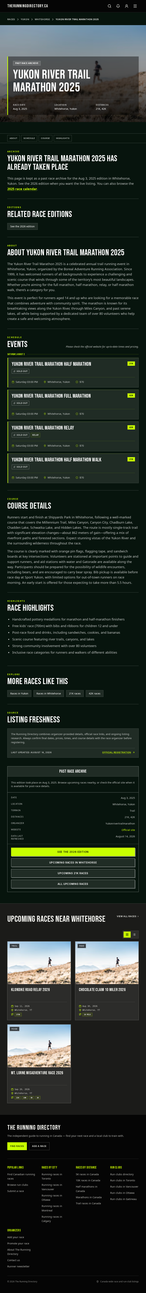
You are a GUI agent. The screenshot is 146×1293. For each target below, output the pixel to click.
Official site (128, 830)
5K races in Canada (87, 1174)
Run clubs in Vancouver (124, 1186)
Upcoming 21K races (73, 873)
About (13, 138)
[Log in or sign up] (126, 6)
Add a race (39, 1146)
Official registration (116, 752)
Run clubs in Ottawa (122, 1192)
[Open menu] (135, 6)
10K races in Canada (88, 1180)
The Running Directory (34, 1128)
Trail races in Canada (88, 1203)
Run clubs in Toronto (122, 1180)
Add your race (15, 1237)
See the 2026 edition (22, 226)
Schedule (29, 138)
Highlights (63, 138)
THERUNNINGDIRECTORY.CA (27, 6)
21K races (75, 693)
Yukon (25, 19)
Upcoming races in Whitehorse (73, 862)
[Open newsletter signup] (118, 6)
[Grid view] (127, 935)
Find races (17, 1146)
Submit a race (15, 1191)
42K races (94, 693)
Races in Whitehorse (48, 693)
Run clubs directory (122, 1174)
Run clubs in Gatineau (123, 1199)
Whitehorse (42, 19)
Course (45, 138)
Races (11, 19)
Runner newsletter (18, 1266)
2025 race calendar (22, 189)
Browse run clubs (17, 1184)
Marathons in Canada (89, 1197)
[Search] (109, 6)
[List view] (134, 935)
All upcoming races (73, 883)
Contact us (13, 1260)
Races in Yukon (19, 693)
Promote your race (18, 1243)
